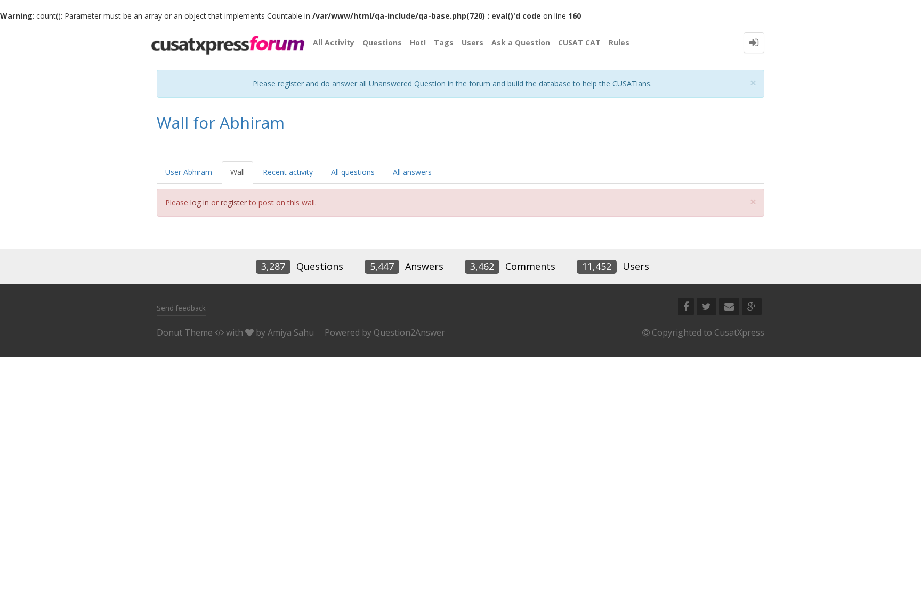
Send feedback (181, 308)
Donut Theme (185, 332)
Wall (237, 172)
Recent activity (288, 172)
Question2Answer (409, 332)
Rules (619, 42)
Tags (444, 42)
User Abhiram (188, 172)
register (234, 202)
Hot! (418, 42)
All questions (353, 172)
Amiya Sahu (291, 332)
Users (472, 42)
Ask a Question (520, 42)
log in (199, 202)
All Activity (333, 42)
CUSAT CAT (579, 42)
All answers (412, 172)
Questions (382, 42)
